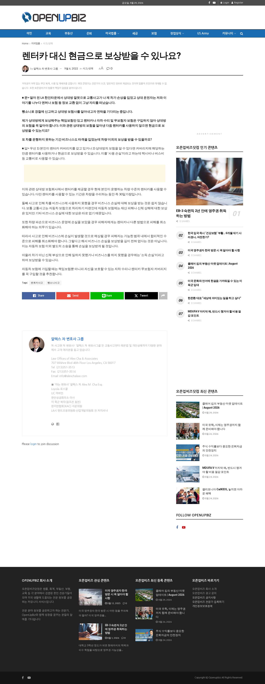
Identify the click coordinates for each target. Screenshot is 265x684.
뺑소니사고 (54, 282)
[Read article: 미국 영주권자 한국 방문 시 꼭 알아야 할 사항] (90, 597)
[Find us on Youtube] (214, 3)
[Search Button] (241, 33)
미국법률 (35, 43)
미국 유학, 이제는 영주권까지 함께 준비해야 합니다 (170, 612)
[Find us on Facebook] (209, 3)
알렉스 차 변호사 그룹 (46, 68)
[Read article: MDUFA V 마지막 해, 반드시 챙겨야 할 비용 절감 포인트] (187, 474)
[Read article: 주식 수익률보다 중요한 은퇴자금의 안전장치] (187, 452)
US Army (203, 33)
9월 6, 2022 (71, 68)
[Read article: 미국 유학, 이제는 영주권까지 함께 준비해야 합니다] (187, 431)
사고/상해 (48, 43)
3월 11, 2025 (113, 603)
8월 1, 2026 (113, 637)
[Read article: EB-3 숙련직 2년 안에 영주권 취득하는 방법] (209, 182)
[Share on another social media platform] (163, 295)
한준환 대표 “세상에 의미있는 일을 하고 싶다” (214, 298)
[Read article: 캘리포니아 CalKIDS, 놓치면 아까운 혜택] (187, 495)
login (33, 444)
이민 (29, 33)
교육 (48, 33)
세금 (135, 33)
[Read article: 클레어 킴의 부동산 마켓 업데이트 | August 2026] (187, 410)
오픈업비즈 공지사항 (204, 597)
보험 (154, 33)
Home (25, 43)
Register (238, 3)
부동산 (69, 33)
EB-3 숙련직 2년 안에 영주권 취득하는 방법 (116, 629)
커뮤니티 (227, 33)
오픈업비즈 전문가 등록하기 (208, 602)
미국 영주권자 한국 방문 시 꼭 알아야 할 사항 (214, 250)
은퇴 (89, 33)
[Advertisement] (172, 17)
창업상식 (175, 33)
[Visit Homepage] (54, 17)
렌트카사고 (37, 282)
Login (226, 3)
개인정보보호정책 (202, 606)
